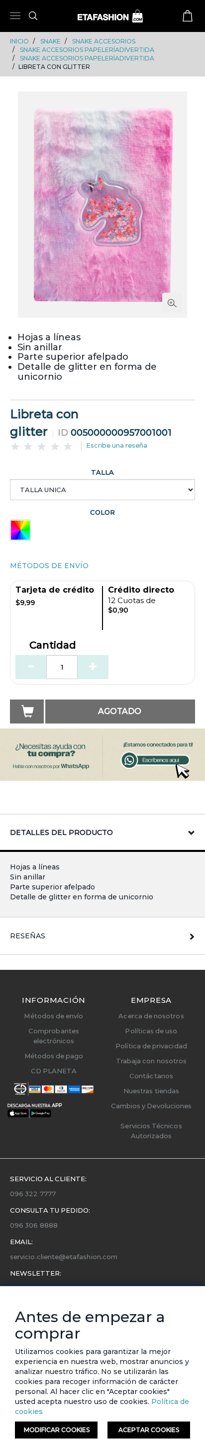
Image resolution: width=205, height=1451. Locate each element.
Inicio (19, 41)
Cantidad (52, 645)
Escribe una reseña (116, 445)
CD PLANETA (54, 1071)
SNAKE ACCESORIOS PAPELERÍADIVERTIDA (87, 49)
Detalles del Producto (61, 832)
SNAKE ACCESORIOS (103, 41)
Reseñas (27, 935)
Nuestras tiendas (151, 1091)
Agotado (119, 711)
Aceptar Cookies (148, 1430)
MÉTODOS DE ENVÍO (49, 565)
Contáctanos (151, 1076)
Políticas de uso (151, 1031)
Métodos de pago (54, 1056)
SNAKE (50, 41)
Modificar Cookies (57, 1430)
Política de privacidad (151, 1046)
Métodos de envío (53, 1016)
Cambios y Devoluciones (151, 1106)
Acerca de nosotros (151, 1016)
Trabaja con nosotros (151, 1061)
